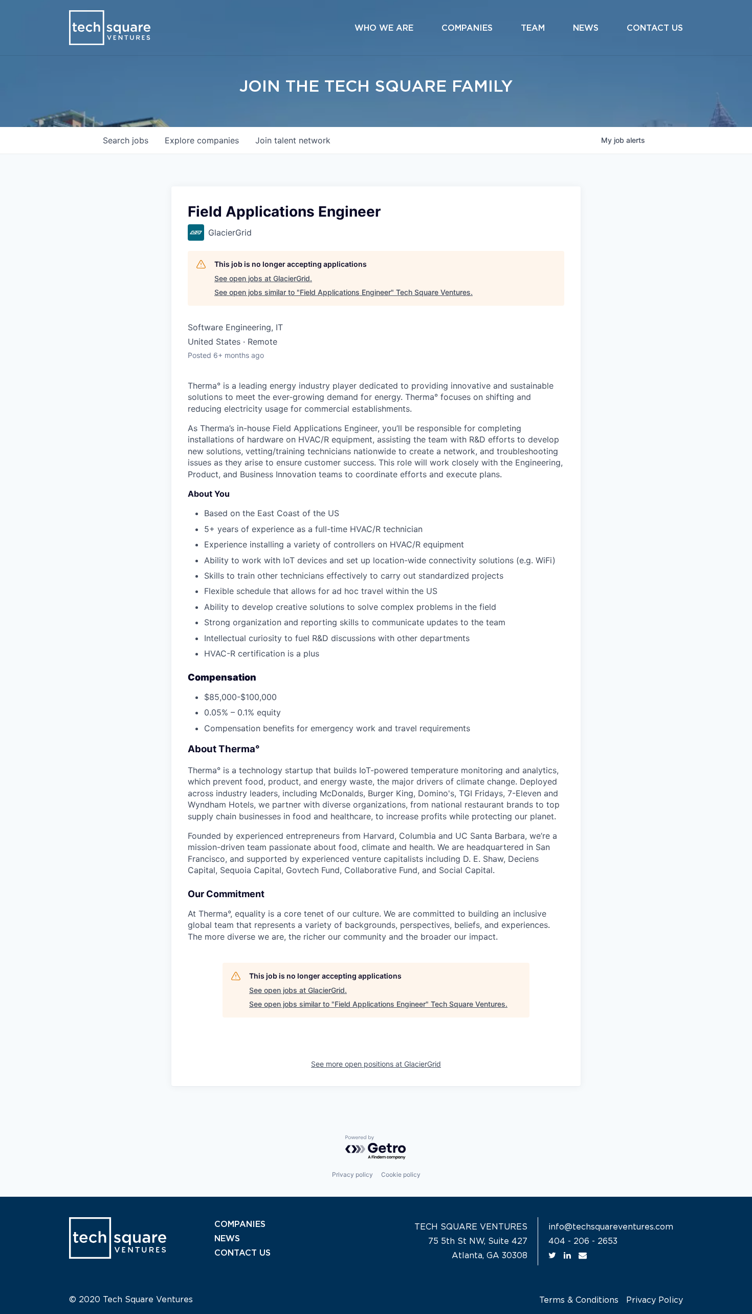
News (586, 28)
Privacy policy (352, 1174)
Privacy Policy (654, 1300)
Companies (467, 28)
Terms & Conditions (578, 1300)
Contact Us (655, 28)
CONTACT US (242, 1253)
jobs (125, 140)
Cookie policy (401, 1174)
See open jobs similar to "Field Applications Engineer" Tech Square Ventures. (343, 292)
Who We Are (384, 28)
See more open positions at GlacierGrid (376, 1063)
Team (533, 28)
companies (202, 140)
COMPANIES (240, 1224)
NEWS (227, 1239)
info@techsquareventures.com (610, 1227)
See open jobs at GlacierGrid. (263, 278)
